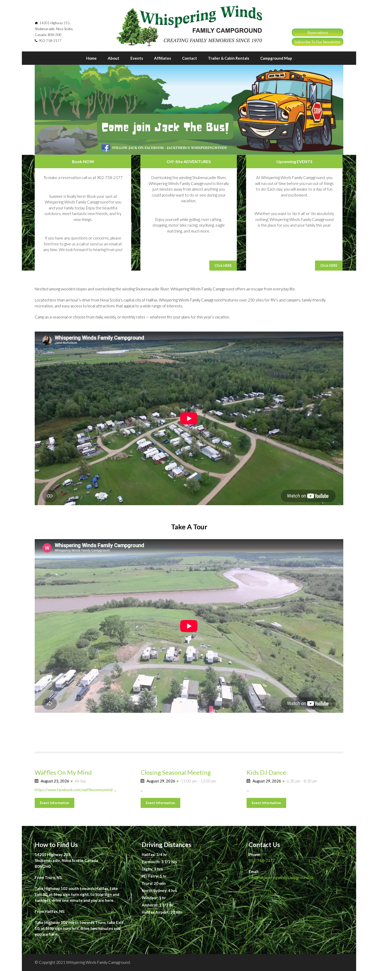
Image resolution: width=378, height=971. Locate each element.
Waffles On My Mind (63, 772)
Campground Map (276, 58)
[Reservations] (317, 34)
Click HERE (223, 265)
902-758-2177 (262, 860)
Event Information (54, 803)
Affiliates (162, 58)
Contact (189, 58)
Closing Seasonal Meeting (176, 772)
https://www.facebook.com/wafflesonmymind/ (74, 789)
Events (136, 58)
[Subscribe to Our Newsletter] (317, 44)
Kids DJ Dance (266, 772)
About (113, 58)
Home (91, 58)
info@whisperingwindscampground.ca (281, 877)
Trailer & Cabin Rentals (228, 58)
